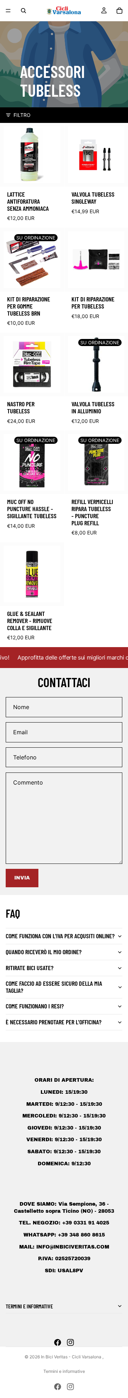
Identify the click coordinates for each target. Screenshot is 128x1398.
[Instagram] (70, 1342)
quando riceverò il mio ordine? (43, 952)
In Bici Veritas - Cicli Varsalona (71, 1356)
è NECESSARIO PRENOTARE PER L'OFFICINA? (53, 1022)
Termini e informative (64, 1371)
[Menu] (8, 10)
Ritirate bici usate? (29, 968)
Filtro (22, 115)
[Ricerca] (23, 10)
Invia (22, 878)
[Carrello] (119, 10)
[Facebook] (57, 1342)
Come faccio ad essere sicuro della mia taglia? (54, 986)
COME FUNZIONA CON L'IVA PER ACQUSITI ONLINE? (60, 936)
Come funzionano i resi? (35, 1006)
